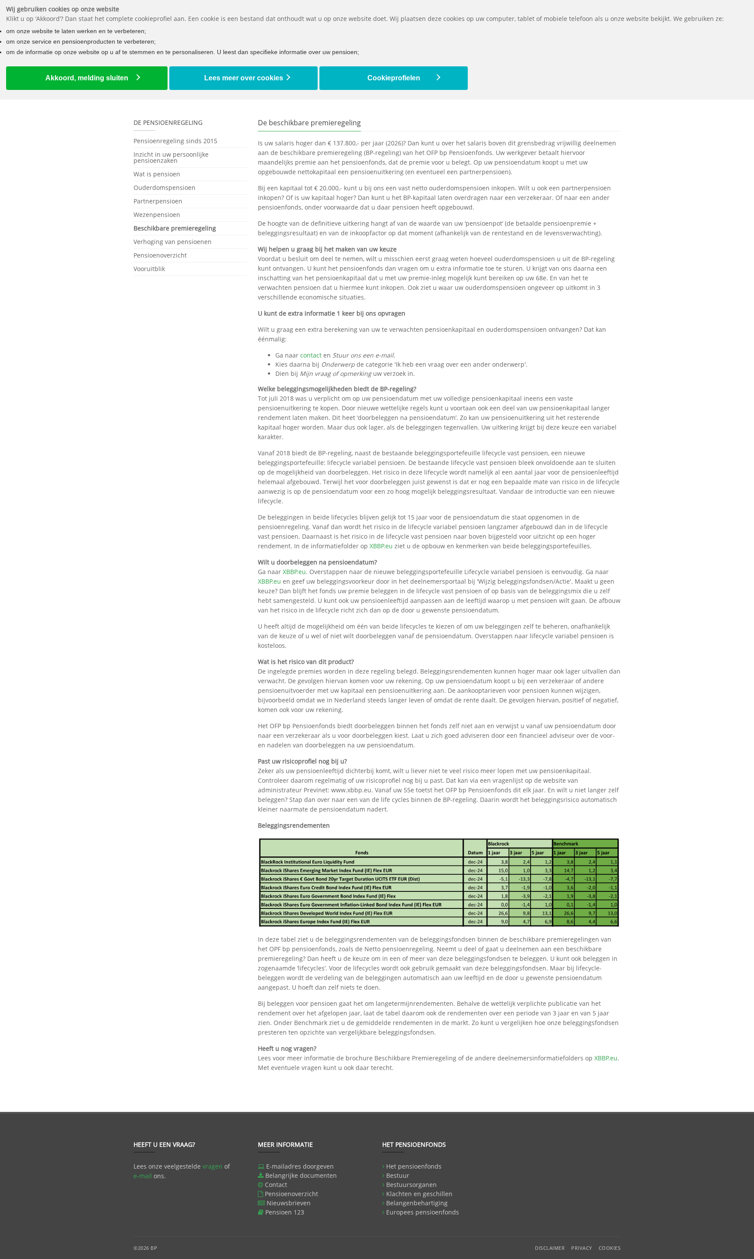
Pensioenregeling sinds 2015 (175, 141)
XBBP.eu (381, 546)
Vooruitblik (149, 269)
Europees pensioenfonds (422, 1212)
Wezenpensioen (157, 214)
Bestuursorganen (411, 1184)
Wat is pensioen (157, 174)
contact (311, 355)
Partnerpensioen (158, 201)
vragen (212, 1166)
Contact (276, 1184)
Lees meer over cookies (243, 78)
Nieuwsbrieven (289, 1203)
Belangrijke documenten (301, 1175)
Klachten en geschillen (419, 1194)
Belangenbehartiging (417, 1203)
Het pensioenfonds (414, 1166)
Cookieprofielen (393, 78)
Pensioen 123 (284, 1212)
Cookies (610, 1248)
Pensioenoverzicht (160, 255)
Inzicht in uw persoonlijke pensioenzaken (171, 157)
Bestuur (397, 1175)
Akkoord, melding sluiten (86, 78)
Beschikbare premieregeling (175, 228)
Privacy (581, 1248)
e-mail (143, 1176)
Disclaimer (550, 1248)
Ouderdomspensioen (164, 187)
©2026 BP (145, 1248)
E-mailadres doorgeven (300, 1166)
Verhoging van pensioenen (173, 241)
